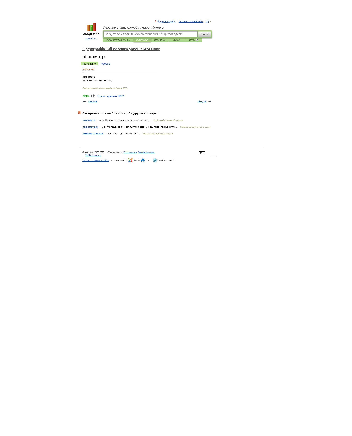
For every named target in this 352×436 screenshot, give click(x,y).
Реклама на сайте (146, 152)
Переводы (159, 40)
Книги (176, 40)
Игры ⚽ (193, 40)
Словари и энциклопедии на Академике (133, 27)
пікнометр (88, 119)
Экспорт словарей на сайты (95, 160)
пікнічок (92, 101)
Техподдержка (130, 152)
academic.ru (91, 38)
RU (207, 21)
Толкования (142, 40)
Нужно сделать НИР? (111, 95)
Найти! (205, 34)
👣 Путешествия (93, 155)
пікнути (202, 101)
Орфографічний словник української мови (117, 40)
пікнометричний (92, 133)
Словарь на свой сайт (191, 21)
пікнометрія (90, 126)
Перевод (105, 63)
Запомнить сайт (166, 21)
